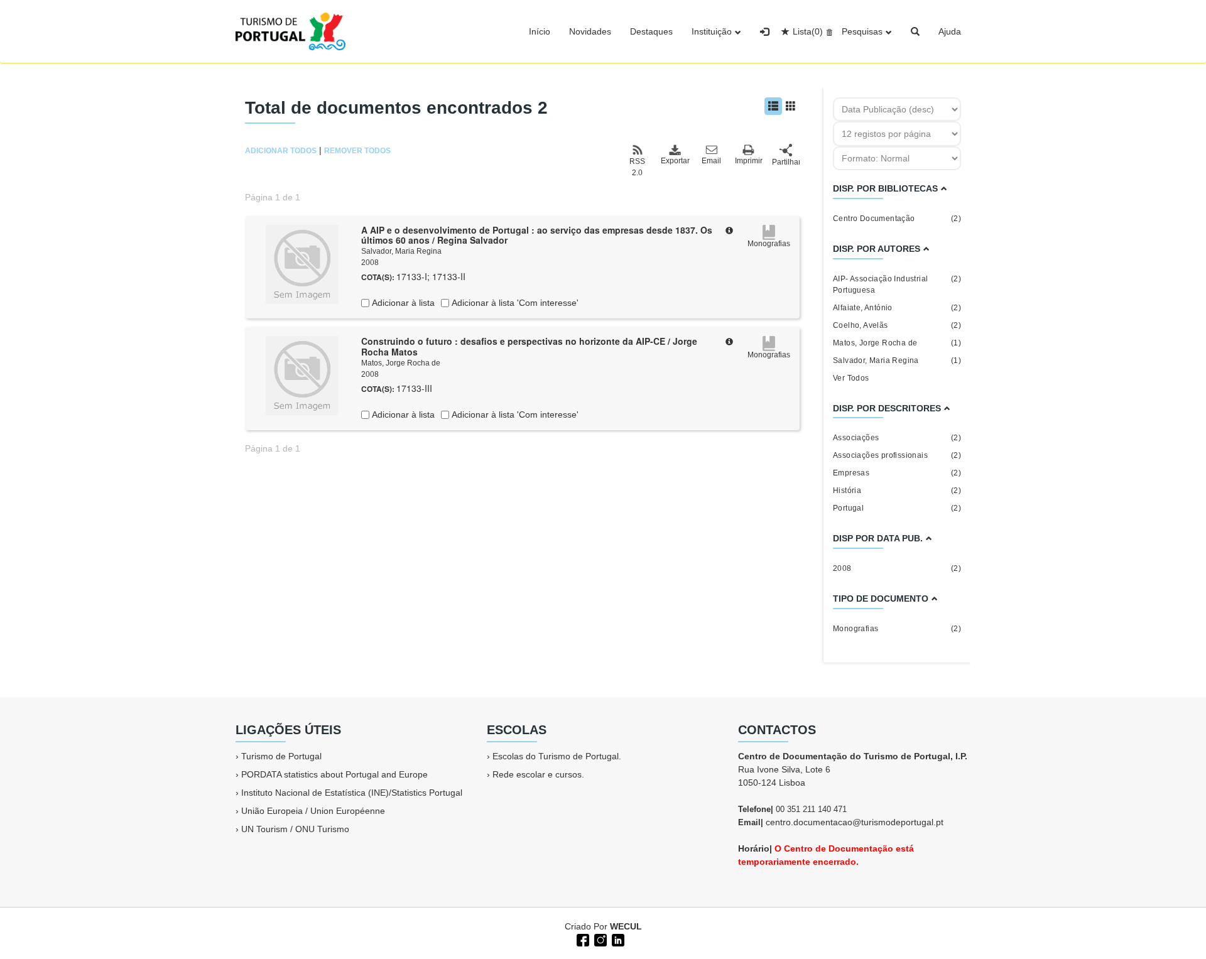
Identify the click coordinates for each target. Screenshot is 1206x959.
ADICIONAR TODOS (281, 150)
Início (539, 31)
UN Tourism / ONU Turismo (295, 829)
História (897, 490)
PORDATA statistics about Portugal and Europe (334, 774)
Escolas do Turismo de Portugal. (556, 756)
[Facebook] (582, 939)
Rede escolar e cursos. (538, 774)
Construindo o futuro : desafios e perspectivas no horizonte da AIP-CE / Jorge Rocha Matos (529, 346)
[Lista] (773, 106)
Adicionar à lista (402, 303)
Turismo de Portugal (281, 756)
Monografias (897, 628)
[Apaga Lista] (827, 31)
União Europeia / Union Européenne (313, 811)
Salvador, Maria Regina (401, 251)
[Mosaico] (791, 106)
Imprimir (749, 160)
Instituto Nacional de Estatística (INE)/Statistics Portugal (351, 793)
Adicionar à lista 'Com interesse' (514, 303)
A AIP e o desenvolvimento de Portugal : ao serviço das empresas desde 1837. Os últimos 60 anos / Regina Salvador (536, 235)
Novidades (590, 31)
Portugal (897, 508)
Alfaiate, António (897, 307)
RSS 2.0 (637, 167)
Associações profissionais (897, 455)
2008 (897, 568)
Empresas (897, 473)
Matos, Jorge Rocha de (400, 363)
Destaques (651, 31)
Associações (897, 437)
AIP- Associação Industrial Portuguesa (897, 284)
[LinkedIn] (617, 939)
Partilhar (786, 162)
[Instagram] (599, 939)
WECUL (626, 926)
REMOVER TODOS (357, 150)
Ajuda (949, 31)
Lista (808, 31)
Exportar (674, 160)
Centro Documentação (897, 218)
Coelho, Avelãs (897, 325)
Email (711, 160)
